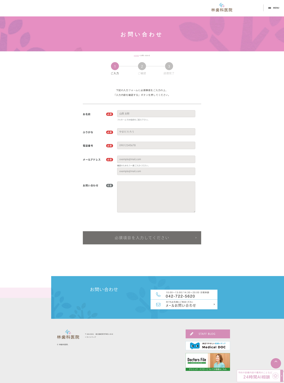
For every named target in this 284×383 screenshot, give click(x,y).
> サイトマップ (90, 337)
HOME (136, 55)
